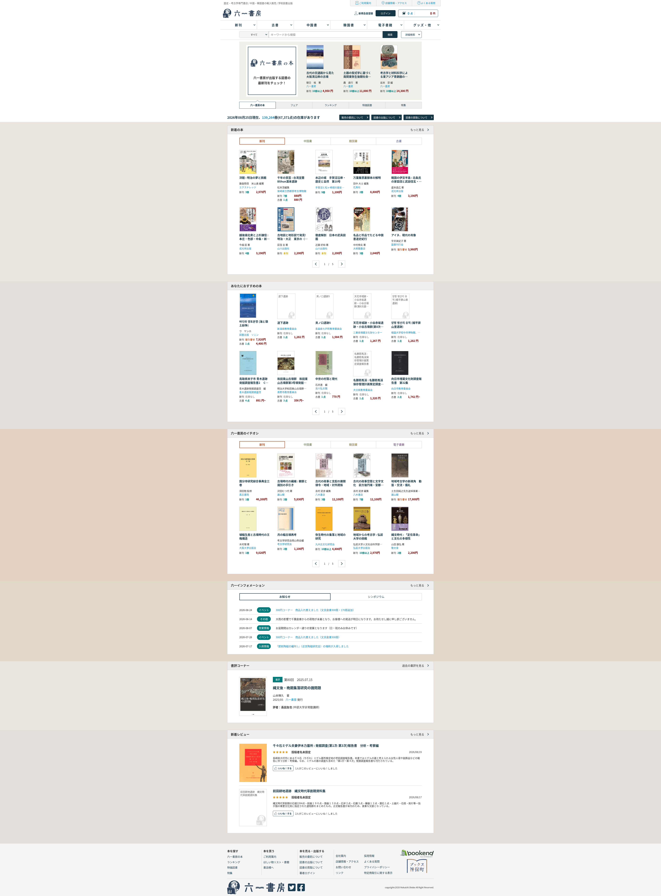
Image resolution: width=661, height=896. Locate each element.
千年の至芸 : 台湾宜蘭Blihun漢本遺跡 (290, 179)
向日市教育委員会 (401, 388)
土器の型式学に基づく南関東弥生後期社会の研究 (357, 77)
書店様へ (268, 867)
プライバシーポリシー (377, 867)
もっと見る (417, 129)
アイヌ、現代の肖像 (403, 235)
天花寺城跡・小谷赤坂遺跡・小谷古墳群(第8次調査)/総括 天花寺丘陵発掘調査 (368, 328)
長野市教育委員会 (287, 392)
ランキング (233, 862)
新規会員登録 (366, 13)
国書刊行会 (397, 244)
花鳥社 (356, 187)
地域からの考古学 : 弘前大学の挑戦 (368, 536)
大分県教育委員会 (363, 390)
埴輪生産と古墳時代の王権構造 (254, 536)
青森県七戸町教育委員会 (328, 328)
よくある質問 (428, 3)
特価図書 (232, 867)
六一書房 (311, 86)
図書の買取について (416, 117)
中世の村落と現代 (326, 379)
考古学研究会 (284, 544)
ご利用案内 (365, 3)
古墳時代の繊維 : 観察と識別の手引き (292, 483)
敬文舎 (394, 547)
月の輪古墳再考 (287, 534)
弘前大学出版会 (361, 547)
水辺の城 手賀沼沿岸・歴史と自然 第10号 (330, 179)
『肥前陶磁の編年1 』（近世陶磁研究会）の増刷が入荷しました (312, 646)
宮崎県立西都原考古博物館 (291, 191)
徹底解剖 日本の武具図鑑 (330, 237)
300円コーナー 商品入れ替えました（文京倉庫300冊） (308, 637)
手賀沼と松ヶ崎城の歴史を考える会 (334, 187)
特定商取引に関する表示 (378, 873)
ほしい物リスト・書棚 (276, 862)
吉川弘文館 (321, 388)
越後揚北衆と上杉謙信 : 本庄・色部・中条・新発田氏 (254, 239)
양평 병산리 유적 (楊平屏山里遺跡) (406, 324)
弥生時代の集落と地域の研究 (330, 536)
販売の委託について (352, 117)
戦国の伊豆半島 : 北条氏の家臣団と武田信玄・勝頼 (406, 181)
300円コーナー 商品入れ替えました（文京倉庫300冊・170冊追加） (315, 610)
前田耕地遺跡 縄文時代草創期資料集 (299, 791)
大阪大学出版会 (247, 547)
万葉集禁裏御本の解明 (367, 177)
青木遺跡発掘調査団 (250, 392)
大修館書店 (359, 248)
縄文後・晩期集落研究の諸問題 (297, 687)
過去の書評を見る (413, 665)
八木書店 (320, 494)
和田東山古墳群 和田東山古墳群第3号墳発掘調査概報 (292, 382)
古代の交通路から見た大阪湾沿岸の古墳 (320, 75)
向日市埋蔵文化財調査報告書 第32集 (417, 380)
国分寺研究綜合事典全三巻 (254, 483)
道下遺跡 (282, 323)
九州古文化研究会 (325, 544)
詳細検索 (410, 34)
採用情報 (369, 855)
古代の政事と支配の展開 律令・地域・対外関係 (331, 483)
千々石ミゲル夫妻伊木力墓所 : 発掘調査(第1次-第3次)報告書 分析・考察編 (326, 745)
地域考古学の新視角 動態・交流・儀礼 (406, 483)
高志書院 (244, 494)
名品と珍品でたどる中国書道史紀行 (368, 237)
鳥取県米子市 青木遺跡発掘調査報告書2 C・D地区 (253, 382)
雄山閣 (281, 494)
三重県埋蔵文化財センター (367, 332)
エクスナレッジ (247, 187)
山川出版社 (283, 248)
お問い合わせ (343, 867)
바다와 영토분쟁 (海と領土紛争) (253, 323)
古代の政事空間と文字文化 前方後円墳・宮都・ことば (368, 485)
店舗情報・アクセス (396, 3)
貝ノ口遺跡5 (323, 323)
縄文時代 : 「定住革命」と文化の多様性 (406, 536)
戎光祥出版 (397, 191)
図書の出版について (384, 117)
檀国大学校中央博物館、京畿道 (408, 332)
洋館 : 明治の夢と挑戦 (252, 177)
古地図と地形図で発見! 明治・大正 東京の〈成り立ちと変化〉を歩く (293, 239)
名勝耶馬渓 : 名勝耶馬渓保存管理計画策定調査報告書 (368, 384)
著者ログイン (307, 873)
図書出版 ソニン (249, 334)
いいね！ (282, 768)
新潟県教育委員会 (287, 328)
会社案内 (341, 855)
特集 (229, 873)
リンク (339, 873)
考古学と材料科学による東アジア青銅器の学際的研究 (394, 77)
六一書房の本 (235, 856)
